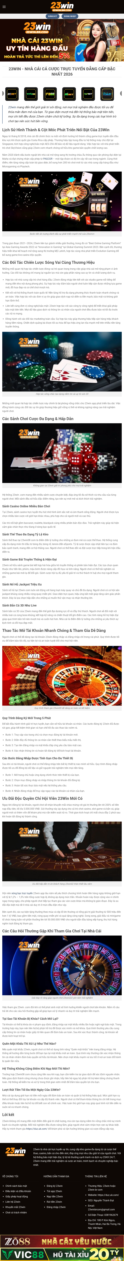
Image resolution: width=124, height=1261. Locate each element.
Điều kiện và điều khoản (18, 1191)
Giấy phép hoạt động (16, 1196)
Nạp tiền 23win (55, 1196)
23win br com (95, 1189)
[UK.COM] (62, 7)
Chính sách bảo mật (16, 1186)
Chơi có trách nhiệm (16, 1212)
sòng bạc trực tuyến (22, 893)
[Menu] (4, 6)
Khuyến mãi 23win (15, 1207)
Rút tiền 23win (54, 1201)
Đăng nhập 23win (56, 1207)
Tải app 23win (54, 1191)
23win (12, 107)
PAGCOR (47, 158)
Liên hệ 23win (12, 1201)
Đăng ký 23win (55, 1186)
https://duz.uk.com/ (36, 1128)
